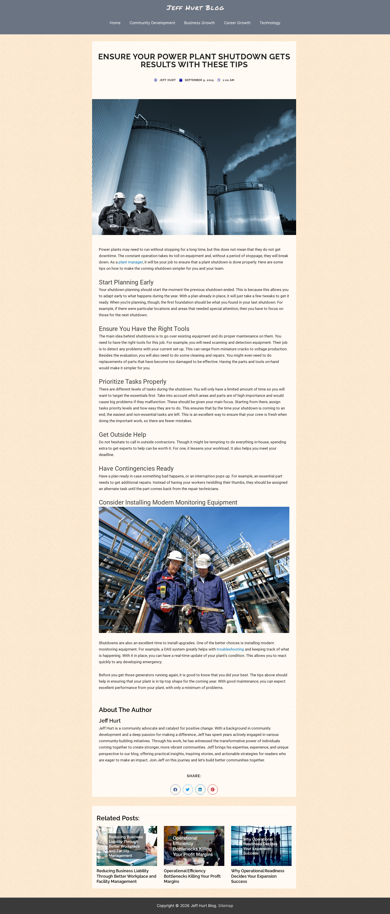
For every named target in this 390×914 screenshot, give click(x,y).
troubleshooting (230, 649)
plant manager (130, 262)
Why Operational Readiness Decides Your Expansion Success (257, 876)
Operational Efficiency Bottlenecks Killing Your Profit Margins (192, 876)
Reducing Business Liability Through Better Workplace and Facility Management (126, 876)
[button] (175, 789)
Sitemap (225, 905)
